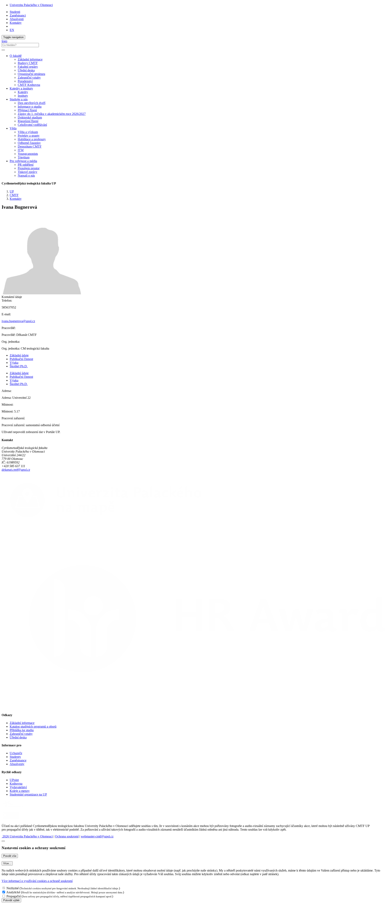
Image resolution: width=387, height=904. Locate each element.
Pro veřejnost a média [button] (23, 161)
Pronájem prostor (29, 168)
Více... (7, 863)
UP (12, 191)
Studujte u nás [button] (19, 99)
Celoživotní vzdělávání (32, 124)
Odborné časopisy (29, 143)
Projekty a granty (29, 135)
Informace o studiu (30, 106)
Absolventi (17, 19)
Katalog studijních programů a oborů (33, 726)
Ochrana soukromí (67, 836)
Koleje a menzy (20, 791)
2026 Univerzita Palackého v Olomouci (27, 836)
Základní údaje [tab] (19, 355)
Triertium (23, 157)
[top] (3, 841)
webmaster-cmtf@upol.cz (97, 836)
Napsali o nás (26, 175)
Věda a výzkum (28, 132)
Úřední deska (26, 70)
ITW (21, 150)
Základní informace (30, 59)
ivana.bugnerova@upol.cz (18, 321)
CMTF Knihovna (29, 84)
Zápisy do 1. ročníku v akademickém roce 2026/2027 (52, 114)
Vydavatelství (18, 787)
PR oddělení (25, 164)
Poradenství (25, 81)
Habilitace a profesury (32, 139)
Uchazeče (16, 753)
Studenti (15, 12)
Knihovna (16, 783)
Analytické (13, 892)
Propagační (13, 896)
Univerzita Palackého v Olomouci (31, 5)
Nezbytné (12, 888)
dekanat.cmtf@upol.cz (16, 469)
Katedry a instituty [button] (21, 88)
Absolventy (17, 764)
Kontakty (16, 22)
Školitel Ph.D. (19, 366)
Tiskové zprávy (27, 172)
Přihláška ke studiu (22, 730)
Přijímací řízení (27, 110)
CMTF (14, 195)
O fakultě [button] (16, 55)
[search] (3, 50)
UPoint (14, 780)
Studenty (15, 756)
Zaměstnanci (18, 15)
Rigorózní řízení (28, 121)
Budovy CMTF (28, 63)
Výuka (14, 362)
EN (12, 30)
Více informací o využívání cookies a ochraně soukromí (37, 881)
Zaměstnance (18, 760)
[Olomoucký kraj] (15, 808)
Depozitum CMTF (30, 146)
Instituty (23, 95)
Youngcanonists (28, 153)
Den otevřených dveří (31, 103)
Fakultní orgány (28, 66)
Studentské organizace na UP (28, 794)
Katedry (23, 92)
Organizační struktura (31, 74)
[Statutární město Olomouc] (11, 819)
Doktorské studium (30, 117)
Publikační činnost (21, 359)
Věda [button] (13, 128)
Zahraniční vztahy (29, 77)
